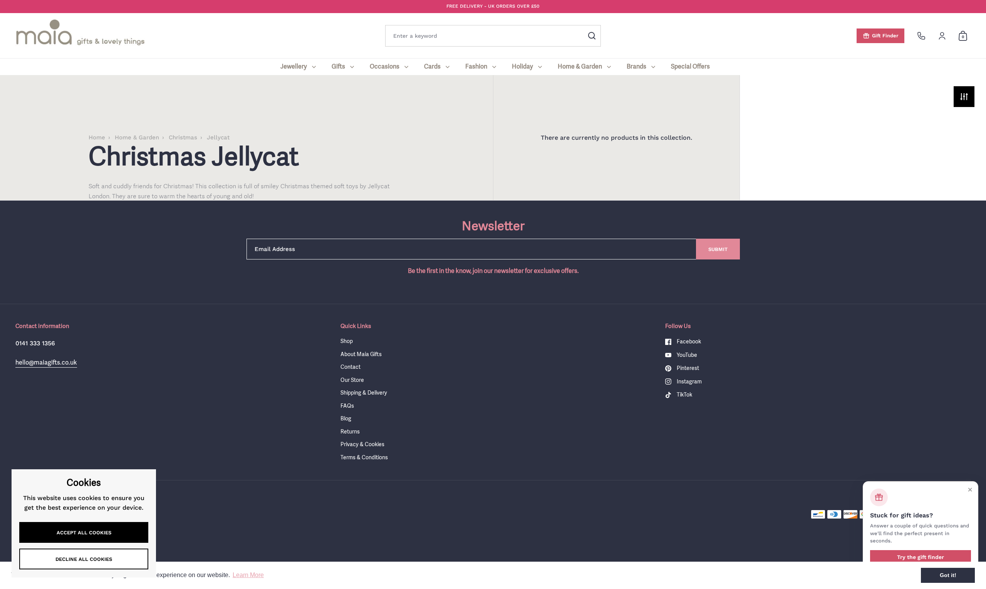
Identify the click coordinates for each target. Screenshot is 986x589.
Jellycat (218, 137)
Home (97, 137)
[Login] (942, 35)
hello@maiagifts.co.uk (46, 362)
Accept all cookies (84, 532)
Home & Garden (137, 137)
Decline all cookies (83, 559)
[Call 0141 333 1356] (921, 35)
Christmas (183, 137)
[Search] (592, 35)
